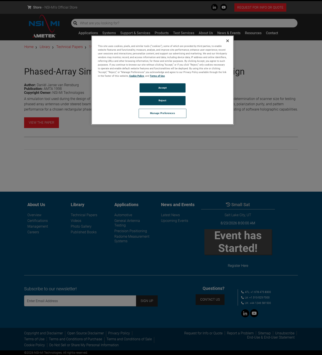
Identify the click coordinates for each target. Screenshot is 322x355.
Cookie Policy (136, 75)
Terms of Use (157, 75)
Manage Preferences (162, 113)
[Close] (227, 41)
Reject (162, 100)
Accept (162, 87)
